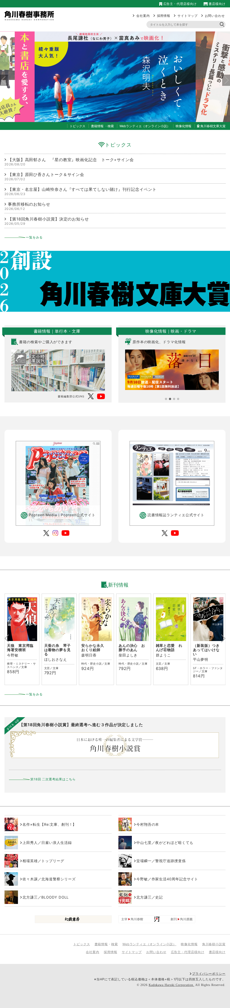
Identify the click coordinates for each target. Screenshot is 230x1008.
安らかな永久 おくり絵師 (57, 647)
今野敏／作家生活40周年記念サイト (167, 879)
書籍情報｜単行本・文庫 (57, 331)
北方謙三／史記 (149, 897)
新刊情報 (118, 585)
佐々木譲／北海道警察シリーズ (49, 879)
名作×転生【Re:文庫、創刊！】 (49, 824)
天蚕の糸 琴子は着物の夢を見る (20, 649)
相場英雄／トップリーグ (43, 861)
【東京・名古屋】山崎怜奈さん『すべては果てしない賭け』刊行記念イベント (82, 189)
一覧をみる (34, 237)
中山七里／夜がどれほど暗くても (164, 842)
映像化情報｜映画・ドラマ (170, 331)
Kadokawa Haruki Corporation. (171, 985)
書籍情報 (97, 126)
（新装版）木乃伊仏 (206, 647)
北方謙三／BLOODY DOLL (45, 897)
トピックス (118, 145)
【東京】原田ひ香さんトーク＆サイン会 (46, 174)
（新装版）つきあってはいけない (169, 649)
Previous (2, 77)
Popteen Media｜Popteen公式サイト (62, 515)
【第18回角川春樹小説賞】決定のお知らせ (48, 219)
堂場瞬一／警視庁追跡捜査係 (161, 861)
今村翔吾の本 (147, 824)
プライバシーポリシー (209, 973)
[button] (166, 399)
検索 (111, 126)
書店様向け (217, 4)
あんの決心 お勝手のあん (94, 647)
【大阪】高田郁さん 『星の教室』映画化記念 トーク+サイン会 (71, 159)
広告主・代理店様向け (179, 4)
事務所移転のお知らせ (29, 204)
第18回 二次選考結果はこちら (53, 779)
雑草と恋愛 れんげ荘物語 (132, 647)
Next (224, 77)
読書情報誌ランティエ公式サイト (176, 515)
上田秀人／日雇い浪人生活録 (47, 842)
